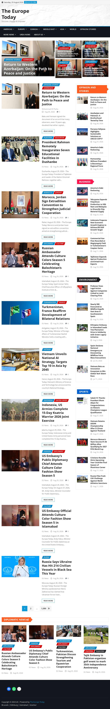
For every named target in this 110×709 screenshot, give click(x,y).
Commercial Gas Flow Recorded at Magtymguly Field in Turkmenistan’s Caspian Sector (98, 243)
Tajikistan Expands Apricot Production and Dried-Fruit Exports (98, 260)
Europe (21, 29)
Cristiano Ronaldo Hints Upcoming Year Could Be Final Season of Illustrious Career (98, 463)
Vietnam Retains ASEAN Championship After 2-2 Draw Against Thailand (97, 426)
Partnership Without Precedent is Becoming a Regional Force (98, 162)
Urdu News (25, 34)
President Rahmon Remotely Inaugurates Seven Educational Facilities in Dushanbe (94, 52)
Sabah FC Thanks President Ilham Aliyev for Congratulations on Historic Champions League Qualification (98, 405)
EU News (45, 167)
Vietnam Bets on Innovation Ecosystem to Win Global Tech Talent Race (98, 371)
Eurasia (34, 29)
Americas (8, 29)
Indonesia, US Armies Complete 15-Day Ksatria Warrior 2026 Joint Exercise (28, 69)
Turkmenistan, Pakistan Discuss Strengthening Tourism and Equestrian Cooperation (66, 659)
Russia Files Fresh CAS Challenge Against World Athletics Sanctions (98, 479)
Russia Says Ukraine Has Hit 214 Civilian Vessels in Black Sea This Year (57, 567)
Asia (62, 29)
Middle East (49, 29)
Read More (48, 131)
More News (9, 34)
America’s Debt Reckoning (96, 148)
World (73, 29)
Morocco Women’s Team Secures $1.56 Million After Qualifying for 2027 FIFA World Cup (98, 444)
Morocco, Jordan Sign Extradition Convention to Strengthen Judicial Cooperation (68, 72)
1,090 (43, 608)
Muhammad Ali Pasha (50, 109)
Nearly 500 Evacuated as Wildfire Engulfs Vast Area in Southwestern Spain (97, 310)
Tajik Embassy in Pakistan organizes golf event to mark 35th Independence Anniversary (95, 661)
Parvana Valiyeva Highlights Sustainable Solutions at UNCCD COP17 (97, 134)
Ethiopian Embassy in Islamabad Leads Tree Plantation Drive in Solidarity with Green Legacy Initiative (98, 331)
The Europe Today (15, 14)
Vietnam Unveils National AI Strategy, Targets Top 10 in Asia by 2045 (54, 362)
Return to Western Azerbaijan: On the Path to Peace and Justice (68, 53)
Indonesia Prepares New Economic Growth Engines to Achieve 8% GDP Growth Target (98, 225)
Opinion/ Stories (88, 29)
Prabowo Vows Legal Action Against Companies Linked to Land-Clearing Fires (98, 291)
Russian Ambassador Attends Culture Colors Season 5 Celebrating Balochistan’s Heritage (94, 71)
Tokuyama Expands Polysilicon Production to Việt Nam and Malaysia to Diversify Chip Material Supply (98, 205)
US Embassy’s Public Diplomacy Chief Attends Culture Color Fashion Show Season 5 (55, 465)
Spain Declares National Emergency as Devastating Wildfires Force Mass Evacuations (98, 351)
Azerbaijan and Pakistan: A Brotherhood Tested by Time (96, 117)
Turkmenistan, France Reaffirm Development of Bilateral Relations (56, 313)
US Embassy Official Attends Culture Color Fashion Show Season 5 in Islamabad (56, 519)
